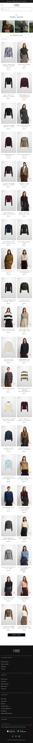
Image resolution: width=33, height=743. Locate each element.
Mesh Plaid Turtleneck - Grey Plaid (24, 126)
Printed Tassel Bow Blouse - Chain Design (24, 449)
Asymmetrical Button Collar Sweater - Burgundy (24, 509)
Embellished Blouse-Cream (24, 539)
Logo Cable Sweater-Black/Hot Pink (9, 598)
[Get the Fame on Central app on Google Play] (22, 730)
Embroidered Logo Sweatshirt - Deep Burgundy (24, 96)
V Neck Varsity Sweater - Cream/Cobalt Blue (8, 420)
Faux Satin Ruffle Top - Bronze (8, 271)
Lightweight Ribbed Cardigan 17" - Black (8, 126)
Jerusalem (3, 711)
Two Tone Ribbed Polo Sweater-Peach (24, 598)
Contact (3, 669)
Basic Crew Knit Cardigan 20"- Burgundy (24, 420)
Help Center (4, 686)
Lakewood (4, 701)
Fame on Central (14, 739)
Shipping (3, 666)
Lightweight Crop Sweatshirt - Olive (24, 301)
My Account (4, 679)
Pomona (3, 703)
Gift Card (3, 681)
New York (3, 698)
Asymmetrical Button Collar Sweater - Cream (24, 627)
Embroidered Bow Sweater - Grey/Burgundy (8, 539)
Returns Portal (4, 661)
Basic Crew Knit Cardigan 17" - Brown (9, 96)
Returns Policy (5, 684)
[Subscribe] (31, 723)
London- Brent (5, 706)
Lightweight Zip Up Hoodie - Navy (8, 449)
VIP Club (3, 688)
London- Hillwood (6, 708)
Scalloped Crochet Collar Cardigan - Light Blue (8, 478)
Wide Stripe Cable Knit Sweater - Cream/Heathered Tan (24, 390)
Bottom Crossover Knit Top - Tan (24, 155)
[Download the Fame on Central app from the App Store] (11, 730)
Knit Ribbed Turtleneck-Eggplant (9, 155)
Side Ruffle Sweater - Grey (24, 65)
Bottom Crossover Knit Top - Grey (9, 568)
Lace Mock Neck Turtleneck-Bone (9, 360)
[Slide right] (30, 1)
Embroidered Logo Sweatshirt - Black (24, 360)
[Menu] (2, 5)
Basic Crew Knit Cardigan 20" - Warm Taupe (24, 330)
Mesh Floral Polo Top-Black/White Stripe (8, 330)
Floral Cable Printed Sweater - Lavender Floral (8, 66)
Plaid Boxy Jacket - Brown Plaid (24, 184)
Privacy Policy (5, 664)
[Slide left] (2, 1)
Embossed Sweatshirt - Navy (8, 508)
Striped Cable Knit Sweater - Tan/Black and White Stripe (24, 478)
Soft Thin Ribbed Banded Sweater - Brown (9, 301)
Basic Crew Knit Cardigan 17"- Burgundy (8, 213)
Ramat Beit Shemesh (6, 713)
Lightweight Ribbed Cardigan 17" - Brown (9, 184)
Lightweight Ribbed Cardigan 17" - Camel (9, 627)
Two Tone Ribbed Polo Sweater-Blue (24, 568)
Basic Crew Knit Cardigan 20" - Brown (24, 213)
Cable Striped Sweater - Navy (9, 389)
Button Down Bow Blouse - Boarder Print (24, 271)
